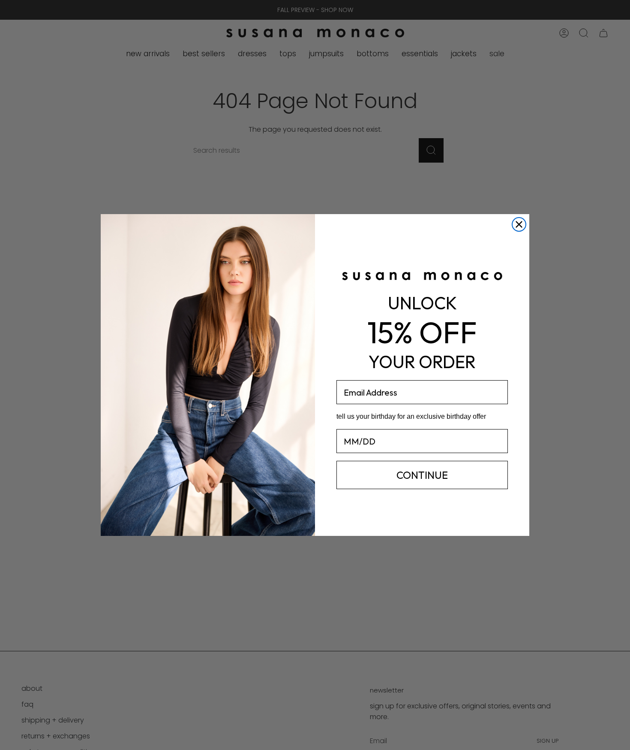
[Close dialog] (519, 224)
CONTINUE (422, 475)
